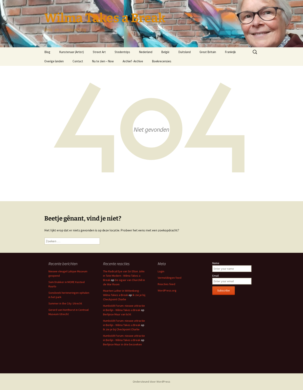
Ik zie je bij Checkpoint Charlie (121, 329)
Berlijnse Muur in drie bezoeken (122, 344)
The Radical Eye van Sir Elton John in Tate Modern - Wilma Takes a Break (123, 275)
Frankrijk (230, 52)
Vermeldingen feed (169, 278)
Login (161, 271)
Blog (47, 52)
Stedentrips (122, 52)
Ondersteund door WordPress (151, 381)
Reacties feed (166, 284)
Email (215, 275)
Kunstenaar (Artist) (71, 52)
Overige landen (54, 61)
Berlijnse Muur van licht (117, 314)
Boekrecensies (161, 61)
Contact (78, 61)
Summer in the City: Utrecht (65, 303)
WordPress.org (167, 290)
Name (215, 263)
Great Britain (208, 52)
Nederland (145, 52)
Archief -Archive (133, 61)
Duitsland (184, 52)
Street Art (99, 52)
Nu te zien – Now (103, 61)
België (165, 52)
